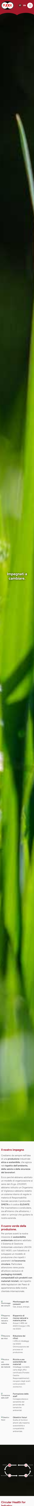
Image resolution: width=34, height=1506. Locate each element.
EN (24, 5)
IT (20, 5)
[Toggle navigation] (30, 5)
